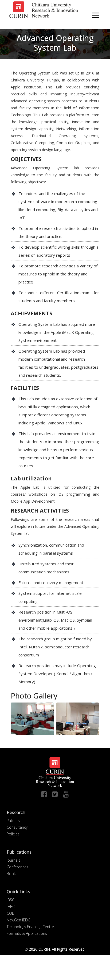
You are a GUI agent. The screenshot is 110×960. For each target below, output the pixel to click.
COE (10, 913)
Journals (13, 860)
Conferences (17, 866)
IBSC (10, 899)
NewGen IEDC (18, 919)
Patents (13, 820)
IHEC (11, 906)
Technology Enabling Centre (30, 926)
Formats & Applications (27, 933)
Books (12, 873)
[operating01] (41, 718)
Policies (13, 833)
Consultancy (17, 827)
